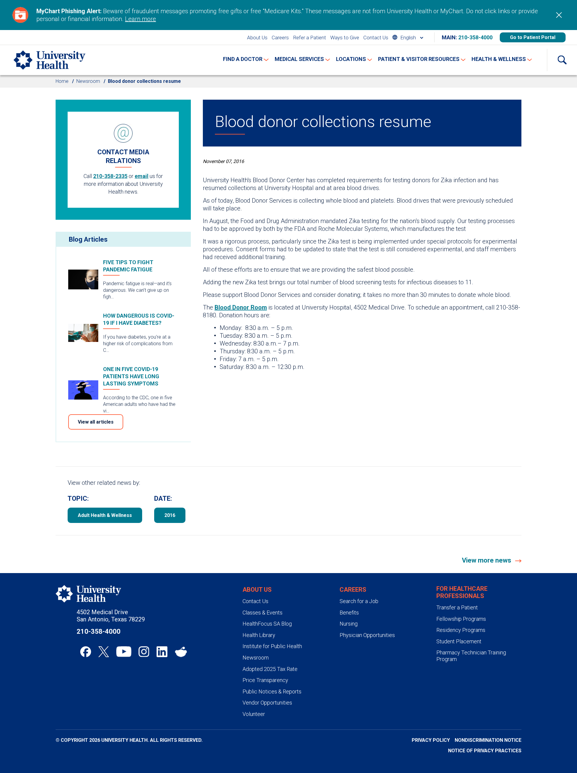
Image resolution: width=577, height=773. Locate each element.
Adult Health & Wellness (105, 515)
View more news (487, 560)
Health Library (259, 635)
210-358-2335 (110, 176)
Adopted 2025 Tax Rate (270, 669)
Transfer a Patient (457, 607)
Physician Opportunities (367, 635)
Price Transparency (265, 680)
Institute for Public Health (272, 646)
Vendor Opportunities (267, 702)
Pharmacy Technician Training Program (471, 655)
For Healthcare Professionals (461, 592)
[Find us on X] (104, 652)
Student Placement (458, 641)
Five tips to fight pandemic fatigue (128, 266)
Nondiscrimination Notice (488, 740)
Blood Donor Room (241, 307)
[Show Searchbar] (562, 60)
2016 (169, 515)
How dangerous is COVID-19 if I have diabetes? (138, 319)
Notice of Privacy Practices (484, 750)
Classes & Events (262, 612)
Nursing (349, 624)
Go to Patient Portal (532, 37)
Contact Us (375, 38)
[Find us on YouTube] (124, 652)
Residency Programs (460, 630)
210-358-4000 (475, 37)
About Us (257, 38)
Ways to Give (344, 38)
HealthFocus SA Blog (267, 624)
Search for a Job (359, 601)
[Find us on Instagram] (144, 652)
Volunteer (254, 714)
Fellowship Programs (461, 619)
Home (62, 81)
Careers (280, 38)
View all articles (96, 422)
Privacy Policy (431, 740)
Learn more (140, 19)
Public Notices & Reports (272, 691)
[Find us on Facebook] (86, 652)
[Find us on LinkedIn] (162, 652)
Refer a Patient (309, 38)
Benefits (349, 612)
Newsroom (88, 81)
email (141, 176)
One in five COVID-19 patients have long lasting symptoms (131, 376)
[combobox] (407, 37)
